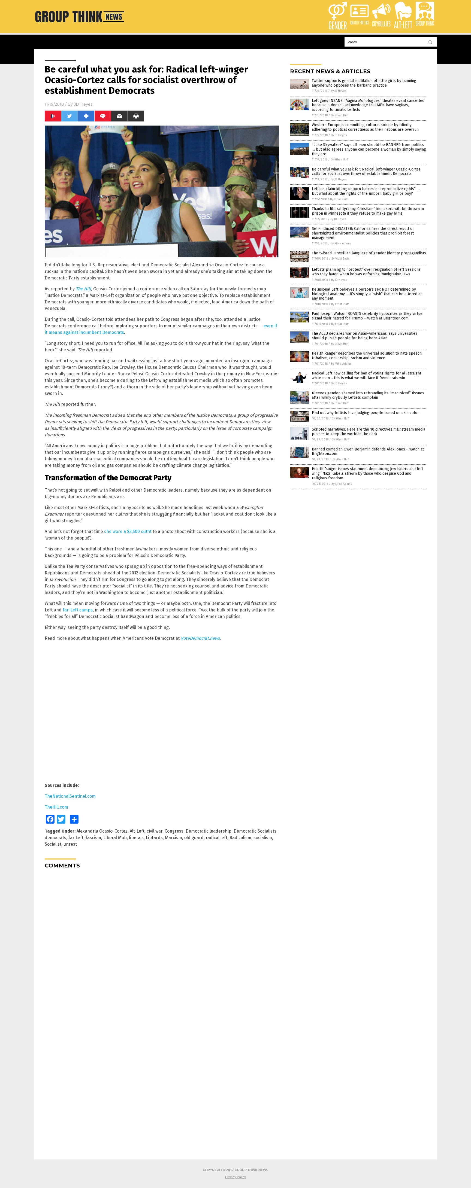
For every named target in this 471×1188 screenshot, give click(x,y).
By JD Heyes (338, 91)
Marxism (173, 837)
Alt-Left (137, 831)
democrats (55, 837)
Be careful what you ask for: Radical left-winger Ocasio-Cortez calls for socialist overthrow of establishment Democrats (366, 171)
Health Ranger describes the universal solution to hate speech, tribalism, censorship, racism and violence (367, 355)
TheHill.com (56, 807)
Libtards (154, 837)
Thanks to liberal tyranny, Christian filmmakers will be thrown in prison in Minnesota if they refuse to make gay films (368, 211)
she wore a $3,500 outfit (128, 531)
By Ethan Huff (339, 115)
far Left (75, 837)
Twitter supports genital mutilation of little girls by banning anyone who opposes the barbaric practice (364, 83)
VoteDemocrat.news (200, 638)
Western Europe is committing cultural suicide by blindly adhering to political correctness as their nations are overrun (365, 127)
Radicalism (240, 837)
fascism (93, 837)
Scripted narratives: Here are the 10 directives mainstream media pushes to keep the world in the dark (368, 431)
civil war (154, 831)
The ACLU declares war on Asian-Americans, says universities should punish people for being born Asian (364, 335)
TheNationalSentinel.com (70, 796)
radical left (216, 837)
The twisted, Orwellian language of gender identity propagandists (369, 253)
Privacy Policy (235, 1177)
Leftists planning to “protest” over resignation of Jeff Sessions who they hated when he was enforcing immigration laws (366, 271)
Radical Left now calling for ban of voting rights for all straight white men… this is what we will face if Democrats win (366, 375)
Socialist (53, 844)
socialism (262, 837)
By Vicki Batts (340, 258)
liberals (136, 837)
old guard (194, 837)
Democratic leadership (208, 831)
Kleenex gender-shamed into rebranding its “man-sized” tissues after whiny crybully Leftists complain (368, 395)
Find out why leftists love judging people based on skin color (365, 412)
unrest (70, 844)
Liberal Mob (115, 837)
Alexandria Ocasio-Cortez (102, 831)
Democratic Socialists (255, 831)
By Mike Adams (341, 243)
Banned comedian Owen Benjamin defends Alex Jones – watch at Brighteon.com (368, 451)
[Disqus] (162, 941)
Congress (174, 831)
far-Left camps (78, 610)
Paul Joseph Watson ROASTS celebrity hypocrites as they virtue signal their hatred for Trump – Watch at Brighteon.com (367, 316)
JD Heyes (83, 104)
